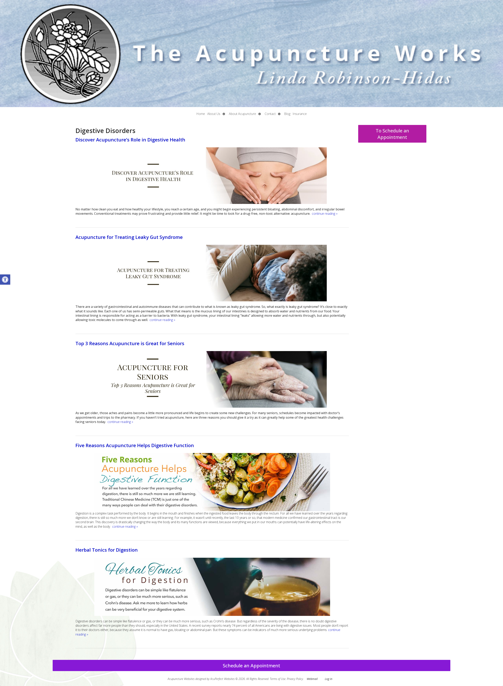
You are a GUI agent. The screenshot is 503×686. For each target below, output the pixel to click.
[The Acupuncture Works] (251, 53)
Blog (287, 114)
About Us (213, 114)
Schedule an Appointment (251, 665)
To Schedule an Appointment (392, 133)
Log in (328, 679)
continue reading (325, 213)
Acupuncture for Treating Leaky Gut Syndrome (129, 237)
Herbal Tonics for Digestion (106, 550)
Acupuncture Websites (181, 679)
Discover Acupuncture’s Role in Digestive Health (130, 139)
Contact (270, 114)
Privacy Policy (295, 679)
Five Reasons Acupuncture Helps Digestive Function (134, 445)
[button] (5, 279)
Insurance (300, 114)
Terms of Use (277, 679)
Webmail (312, 679)
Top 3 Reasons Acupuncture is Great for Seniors (129, 343)
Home (200, 114)
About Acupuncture (242, 114)
